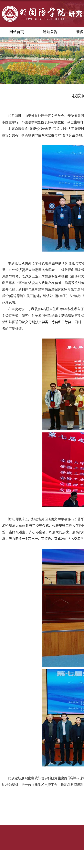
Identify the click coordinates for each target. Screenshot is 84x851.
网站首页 (16, 32)
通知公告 (50, 32)
